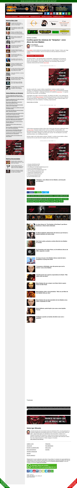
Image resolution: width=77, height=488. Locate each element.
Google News (50, 201)
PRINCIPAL (47, 443)
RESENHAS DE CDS (35, 16)
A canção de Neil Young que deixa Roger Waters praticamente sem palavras (17, 50)
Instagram (30, 201)
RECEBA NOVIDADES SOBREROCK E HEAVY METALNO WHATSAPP (4, 483)
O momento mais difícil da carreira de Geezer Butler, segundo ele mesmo (14, 111)
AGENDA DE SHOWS (24, 16)
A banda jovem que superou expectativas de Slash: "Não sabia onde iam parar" (52, 275)
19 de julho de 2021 (39, 46)
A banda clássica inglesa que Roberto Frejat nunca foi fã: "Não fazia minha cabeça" (17, 162)
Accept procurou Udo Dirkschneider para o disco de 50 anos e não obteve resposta (14, 130)
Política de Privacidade (41, 462)
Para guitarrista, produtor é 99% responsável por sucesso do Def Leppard (17, 28)
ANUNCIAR (17, 4)
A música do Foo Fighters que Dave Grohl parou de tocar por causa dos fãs (14, 133)
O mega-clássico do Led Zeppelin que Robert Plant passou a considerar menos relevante (17, 87)
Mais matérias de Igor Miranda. (36, 439)
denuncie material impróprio (57, 461)
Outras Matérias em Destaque (14, 93)
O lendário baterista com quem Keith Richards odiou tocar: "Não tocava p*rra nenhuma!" (15, 119)
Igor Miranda (35, 44)
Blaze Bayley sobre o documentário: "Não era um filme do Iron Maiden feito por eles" (52, 292)
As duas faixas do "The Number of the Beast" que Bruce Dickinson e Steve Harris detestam (51, 225)
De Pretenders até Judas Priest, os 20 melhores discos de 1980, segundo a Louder (52, 250)
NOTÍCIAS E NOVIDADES (12, 16)
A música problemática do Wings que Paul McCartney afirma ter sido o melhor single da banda (14, 96)
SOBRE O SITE (9, 4)
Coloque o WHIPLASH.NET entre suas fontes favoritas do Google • (53, 195)
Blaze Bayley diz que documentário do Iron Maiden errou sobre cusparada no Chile (51, 300)
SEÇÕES (47, 16)
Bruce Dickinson (39, 97)
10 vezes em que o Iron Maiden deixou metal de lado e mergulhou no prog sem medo (51, 258)
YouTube (42, 201)
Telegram (58, 199)
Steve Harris (46, 62)
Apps (61, 201)
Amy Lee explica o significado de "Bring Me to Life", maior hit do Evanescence (14, 128)
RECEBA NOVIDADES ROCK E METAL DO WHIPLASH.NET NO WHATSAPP (38, 1)
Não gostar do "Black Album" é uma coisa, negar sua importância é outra (14, 102)
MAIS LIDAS (48, 447)
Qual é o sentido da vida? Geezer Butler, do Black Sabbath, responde (17, 41)
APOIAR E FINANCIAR (32, 451)
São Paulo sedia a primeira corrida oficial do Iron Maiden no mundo (51, 242)
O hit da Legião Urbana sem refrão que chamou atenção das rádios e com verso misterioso (17, 166)
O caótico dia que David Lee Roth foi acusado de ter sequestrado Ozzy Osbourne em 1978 (17, 69)
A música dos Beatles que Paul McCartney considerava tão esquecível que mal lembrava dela (17, 65)
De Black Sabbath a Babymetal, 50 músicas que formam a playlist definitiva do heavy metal (17, 78)
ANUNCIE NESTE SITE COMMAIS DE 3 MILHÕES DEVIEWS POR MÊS (73, 483)
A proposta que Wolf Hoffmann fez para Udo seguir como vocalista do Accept (17, 46)
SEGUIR (48, 4)
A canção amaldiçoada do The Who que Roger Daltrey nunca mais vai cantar (15, 100)
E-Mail (57, 201)
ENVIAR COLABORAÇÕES (27, 4)
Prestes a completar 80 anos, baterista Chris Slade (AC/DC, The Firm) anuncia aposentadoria (17, 32)
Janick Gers (59, 91)
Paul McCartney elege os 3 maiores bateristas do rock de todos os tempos (16, 55)
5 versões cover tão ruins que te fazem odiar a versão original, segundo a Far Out (15, 114)
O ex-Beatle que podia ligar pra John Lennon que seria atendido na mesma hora (14, 116)
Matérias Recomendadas (13, 158)
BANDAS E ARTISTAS (58, 16)
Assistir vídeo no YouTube (32, 102)
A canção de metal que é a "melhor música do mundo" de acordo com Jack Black (17, 23)
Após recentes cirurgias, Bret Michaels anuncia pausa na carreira (16, 37)
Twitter (37, 201)
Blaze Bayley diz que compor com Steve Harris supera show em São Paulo (51, 284)
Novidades (29, 37)
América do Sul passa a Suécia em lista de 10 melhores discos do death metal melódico (17, 171)
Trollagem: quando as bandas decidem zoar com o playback (50, 317)
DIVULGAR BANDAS (40, 4)
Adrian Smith (52, 90)
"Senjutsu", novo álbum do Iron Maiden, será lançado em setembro (51, 180)
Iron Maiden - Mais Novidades (35, 55)
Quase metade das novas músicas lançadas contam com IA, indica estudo (14, 105)
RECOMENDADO (49, 445)
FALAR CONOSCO (56, 4)
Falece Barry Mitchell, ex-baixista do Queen (17, 73)
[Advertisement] (37, 116)
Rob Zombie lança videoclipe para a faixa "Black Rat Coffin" (17, 82)
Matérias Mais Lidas (12, 20)
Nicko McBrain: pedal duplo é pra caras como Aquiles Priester (51, 309)
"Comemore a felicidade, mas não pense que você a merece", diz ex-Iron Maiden (50, 267)
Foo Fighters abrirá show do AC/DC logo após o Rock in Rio (17, 59)
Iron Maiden (34, 37)
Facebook (65, 199)
